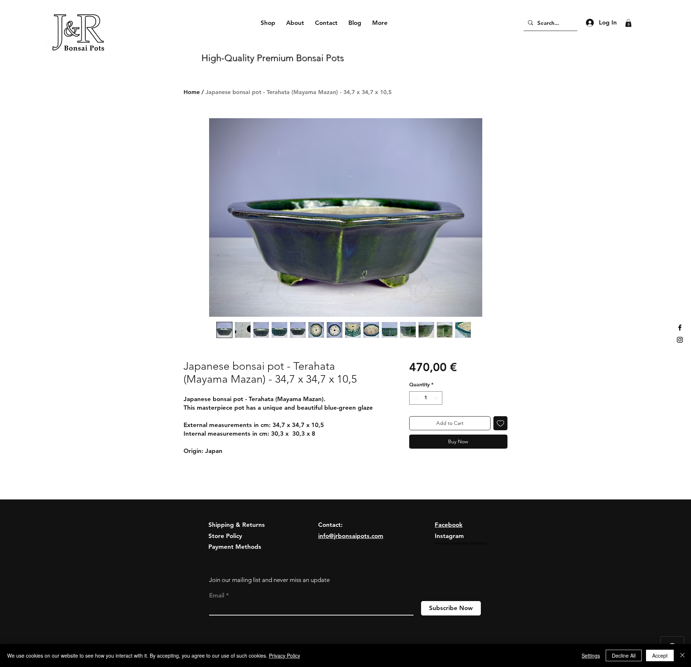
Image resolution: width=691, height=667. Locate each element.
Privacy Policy (284, 655)
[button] (628, 23)
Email (216, 595)
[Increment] (436, 398)
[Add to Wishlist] (500, 423)
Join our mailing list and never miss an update (269, 579)
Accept (660, 655)
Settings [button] (591, 655)
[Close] (682, 655)
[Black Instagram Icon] (680, 340)
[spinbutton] (425, 398)
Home (192, 92)
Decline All (624, 655)
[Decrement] (414, 398)
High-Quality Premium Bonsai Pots (273, 58)
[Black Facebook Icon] (680, 328)
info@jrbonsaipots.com (350, 535)
